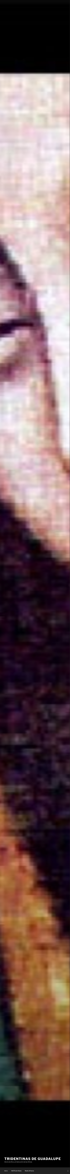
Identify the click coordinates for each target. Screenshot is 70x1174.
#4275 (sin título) (16, 1171)
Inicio (6, 1171)
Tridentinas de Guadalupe (32, 1159)
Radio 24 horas (29, 1171)
